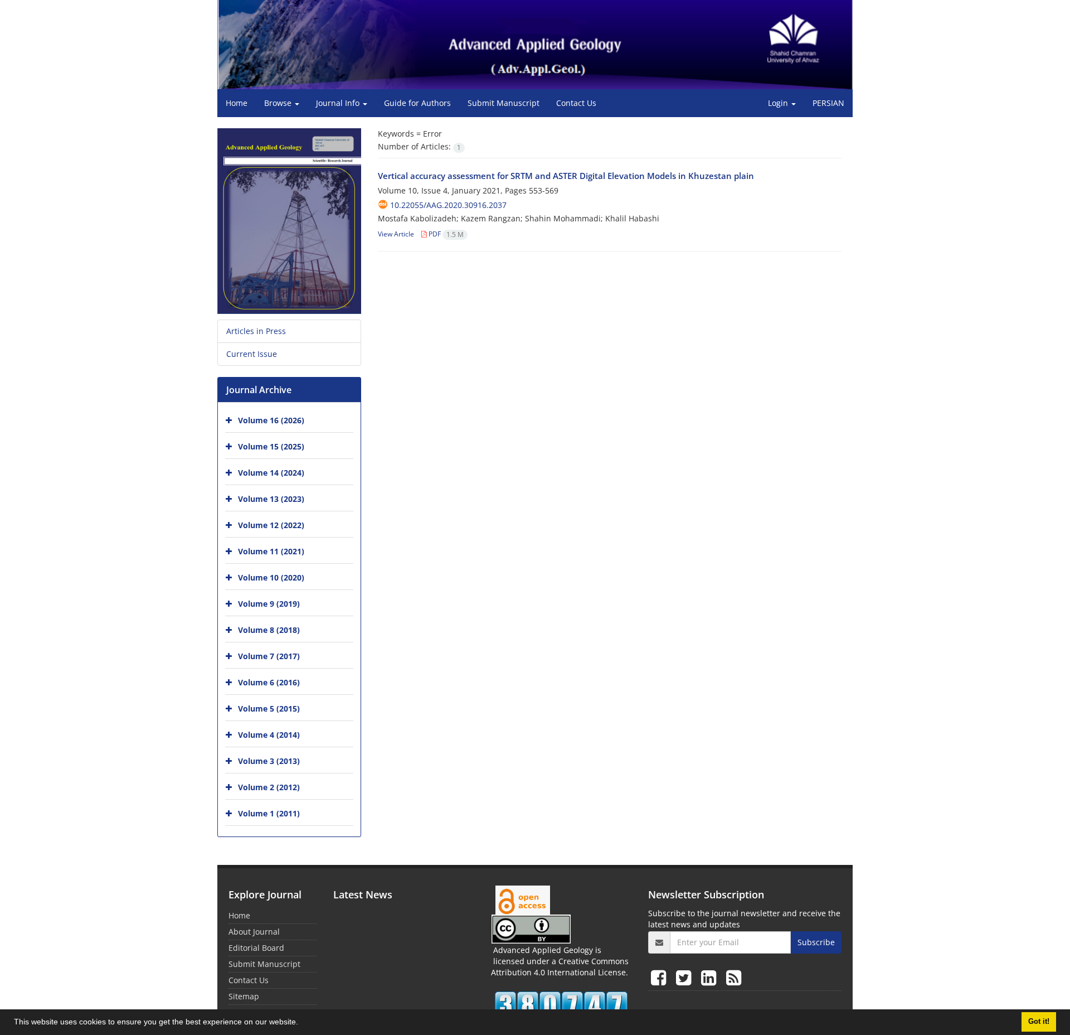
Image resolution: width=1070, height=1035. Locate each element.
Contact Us (576, 103)
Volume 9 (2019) (269, 603)
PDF (445, 234)
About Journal (254, 931)
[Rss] (733, 977)
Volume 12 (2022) (271, 525)
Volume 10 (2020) (271, 577)
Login (779, 103)
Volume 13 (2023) (271, 499)
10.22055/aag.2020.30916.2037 (448, 205)
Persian (828, 103)
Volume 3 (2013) (269, 761)
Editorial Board (256, 947)
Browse (279, 103)
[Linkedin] (710, 977)
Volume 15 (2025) (271, 446)
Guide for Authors (417, 103)
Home (236, 103)
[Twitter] (685, 977)
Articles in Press (256, 331)
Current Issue (251, 354)
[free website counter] (561, 1005)
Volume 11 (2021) (271, 551)
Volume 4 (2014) (269, 734)
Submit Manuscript (503, 103)
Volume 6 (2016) (269, 682)
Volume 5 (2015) (269, 708)
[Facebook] (660, 977)
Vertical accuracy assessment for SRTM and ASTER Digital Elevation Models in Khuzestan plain (566, 175)
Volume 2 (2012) (269, 787)
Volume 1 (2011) (269, 813)
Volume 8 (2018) (269, 630)
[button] (302, 1023)
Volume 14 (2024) (271, 472)
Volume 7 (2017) (269, 656)
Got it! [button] (1038, 1022)
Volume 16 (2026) (271, 420)
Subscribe (816, 942)
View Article (396, 234)
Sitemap (243, 996)
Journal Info (339, 103)
